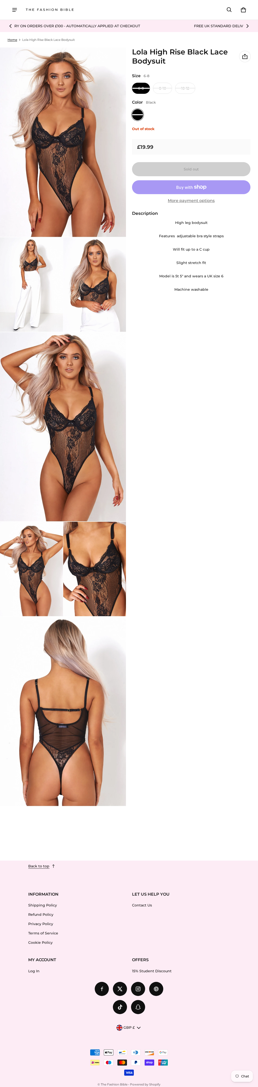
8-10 (162, 88)
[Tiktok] (120, 1007)
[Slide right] (247, 26)
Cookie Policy (40, 942)
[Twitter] (120, 989)
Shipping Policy (42, 905)
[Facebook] (102, 989)
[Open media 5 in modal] (63, 427)
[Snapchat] (138, 1007)
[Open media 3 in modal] (31, 284)
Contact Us (142, 905)
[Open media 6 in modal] (31, 569)
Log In (34, 971)
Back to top (38, 866)
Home (12, 40)
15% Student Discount (152, 971)
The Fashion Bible (114, 1084)
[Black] (137, 114)
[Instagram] (138, 989)
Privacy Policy (40, 924)
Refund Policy (40, 914)
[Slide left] (11, 26)
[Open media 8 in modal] (63, 711)
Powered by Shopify (145, 1084)
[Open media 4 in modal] (94, 284)
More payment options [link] (191, 200)
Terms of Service (43, 933)
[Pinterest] (156, 989)
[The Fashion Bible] (50, 10)
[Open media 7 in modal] (94, 569)
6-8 (141, 88)
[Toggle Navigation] (15, 10)
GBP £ (129, 1027)
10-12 (185, 88)
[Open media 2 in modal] (63, 142)
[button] (229, 10)
